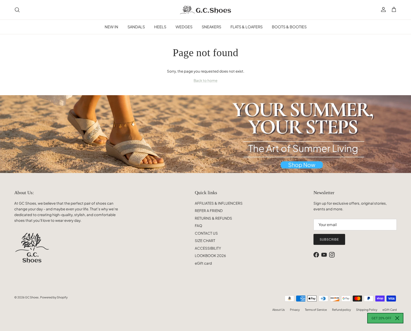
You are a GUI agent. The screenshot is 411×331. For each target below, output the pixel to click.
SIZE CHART (205, 240)
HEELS (160, 26)
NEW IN (111, 26)
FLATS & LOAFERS (246, 26)
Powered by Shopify (54, 297)
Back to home (205, 80)
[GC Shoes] (205, 10)
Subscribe (329, 239)
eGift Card (389, 309)
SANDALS (136, 26)
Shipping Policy (366, 309)
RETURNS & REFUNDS (213, 218)
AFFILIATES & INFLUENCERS (219, 203)
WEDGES (184, 26)
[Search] (17, 10)
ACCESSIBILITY (208, 248)
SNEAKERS (211, 26)
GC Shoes (32, 297)
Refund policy (341, 309)
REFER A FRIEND (209, 210)
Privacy (295, 309)
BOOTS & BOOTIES (289, 26)
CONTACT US (206, 233)
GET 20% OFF (381, 318)
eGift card (203, 263)
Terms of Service (316, 309)
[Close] (397, 318)
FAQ (198, 225)
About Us (278, 309)
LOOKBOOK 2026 (210, 255)
